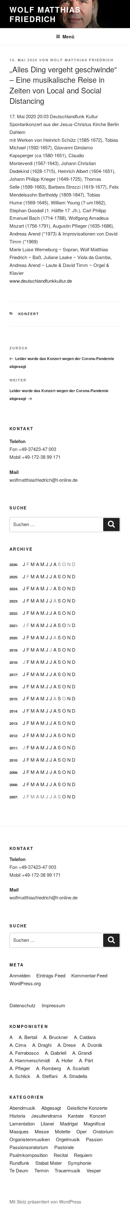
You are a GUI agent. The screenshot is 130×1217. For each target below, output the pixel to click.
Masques (19, 1131)
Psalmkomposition (28, 1155)
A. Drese (66, 1045)
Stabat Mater (48, 1162)
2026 (13, 564)
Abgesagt (51, 1107)
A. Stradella (75, 1076)
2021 (13, 625)
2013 (13, 723)
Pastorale (64, 1147)
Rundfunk (19, 1162)
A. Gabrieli (55, 1052)
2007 (13, 797)
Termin (41, 1170)
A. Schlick (19, 1076)
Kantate (76, 1115)
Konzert (28, 313)
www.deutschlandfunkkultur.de (40, 280)
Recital (61, 1155)
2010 (13, 760)
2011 (13, 748)
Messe (42, 1131)
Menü (68, 36)
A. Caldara (85, 1037)
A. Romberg (48, 1068)
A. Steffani (46, 1076)
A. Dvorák (92, 1045)
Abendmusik (22, 1107)
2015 (13, 699)
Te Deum (18, 1170)
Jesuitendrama (46, 1115)
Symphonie (79, 1162)
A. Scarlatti (78, 1068)
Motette (62, 1131)
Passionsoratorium (28, 1147)
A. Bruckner (55, 1037)
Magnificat (94, 1123)
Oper (81, 1131)
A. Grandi (82, 1052)
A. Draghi (41, 1045)
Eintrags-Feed (50, 975)
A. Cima (17, 1045)
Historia (17, 1115)
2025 (13, 577)
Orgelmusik (68, 1139)
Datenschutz (22, 1005)
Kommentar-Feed (89, 975)
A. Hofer (64, 1060)
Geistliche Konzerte (87, 1107)
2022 (13, 613)
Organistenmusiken (29, 1139)
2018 (13, 662)
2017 (13, 674)
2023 (13, 601)
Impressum (53, 1005)
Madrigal (69, 1123)
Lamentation (22, 1123)
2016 (13, 687)
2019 (13, 650)
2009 (13, 772)
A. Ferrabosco (24, 1052)
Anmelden (19, 975)
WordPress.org (25, 983)
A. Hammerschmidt (29, 1060)
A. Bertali (28, 1037)
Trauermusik (67, 1170)
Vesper (93, 1170)
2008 (13, 784)
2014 (13, 711)
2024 (13, 588)
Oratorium (103, 1131)
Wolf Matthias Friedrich (45, 14)
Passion (94, 1139)
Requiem (83, 1155)
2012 (13, 735)
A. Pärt (86, 1060)
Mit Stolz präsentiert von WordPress (45, 1201)
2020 (13, 638)
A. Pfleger (19, 1068)
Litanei (47, 1123)
